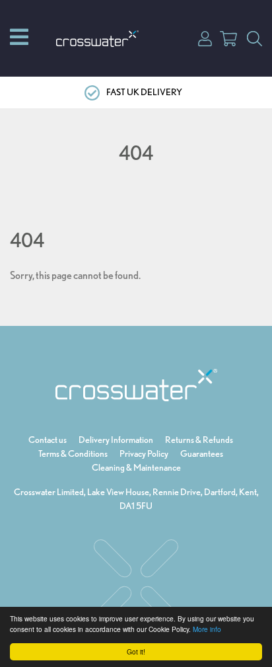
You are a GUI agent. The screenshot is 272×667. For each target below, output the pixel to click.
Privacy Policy (143, 453)
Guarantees (201, 453)
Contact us (47, 439)
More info (207, 629)
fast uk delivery (144, 92)
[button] (205, 37)
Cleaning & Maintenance (136, 467)
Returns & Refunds (199, 439)
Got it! (136, 651)
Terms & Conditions (73, 453)
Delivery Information (116, 439)
